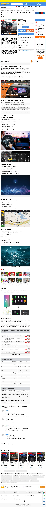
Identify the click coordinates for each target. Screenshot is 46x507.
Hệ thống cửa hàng (4, 496)
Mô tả (2, 61)
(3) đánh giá (32, 463)
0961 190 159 (26, 50)
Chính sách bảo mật (5, 499)
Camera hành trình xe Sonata (4, 475)
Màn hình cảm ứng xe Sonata (4, 482)
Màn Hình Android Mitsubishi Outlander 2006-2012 (23, 462)
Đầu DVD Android (32, 475)
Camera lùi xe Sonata (12, 475)
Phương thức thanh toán (16, 499)
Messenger (44, 502)
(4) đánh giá (24, 463)
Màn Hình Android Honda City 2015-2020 (5, 462)
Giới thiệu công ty (4, 495)
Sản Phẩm (7, 10)
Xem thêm (25, 27)
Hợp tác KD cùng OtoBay (29, 8)
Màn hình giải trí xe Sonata (13, 482)
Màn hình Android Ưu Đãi (21, 6)
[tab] (15, 61)
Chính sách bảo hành (16, 495)
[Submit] (22, 4)
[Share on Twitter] (38, 13)
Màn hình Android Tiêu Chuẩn (26, 10)
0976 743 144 (40, 29)
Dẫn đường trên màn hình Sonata (20, 475)
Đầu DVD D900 (37, 475)
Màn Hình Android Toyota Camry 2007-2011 (13, 462)
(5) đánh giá (6, 463)
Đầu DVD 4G (27, 475)
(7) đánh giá (15, 463)
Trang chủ (2, 10)
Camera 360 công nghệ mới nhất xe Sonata (19, 473)
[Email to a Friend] (40, 13)
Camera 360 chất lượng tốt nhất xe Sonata (8, 473)
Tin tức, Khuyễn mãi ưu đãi (36, 6)
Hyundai (33, 10)
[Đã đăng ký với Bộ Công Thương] (42, 499)
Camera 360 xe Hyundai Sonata (38, 473)
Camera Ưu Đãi (29, 6)
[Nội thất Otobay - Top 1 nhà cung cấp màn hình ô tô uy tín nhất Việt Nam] (5, 3)
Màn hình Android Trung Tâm (14, 10)
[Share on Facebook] (36, 13)
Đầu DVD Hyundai (42, 475)
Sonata (37, 10)
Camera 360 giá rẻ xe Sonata (29, 473)
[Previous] (0, 460)
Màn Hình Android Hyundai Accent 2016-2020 (31, 462)
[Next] (45, 460)
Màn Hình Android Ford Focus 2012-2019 (41, 462)
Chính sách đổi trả (15, 496)
